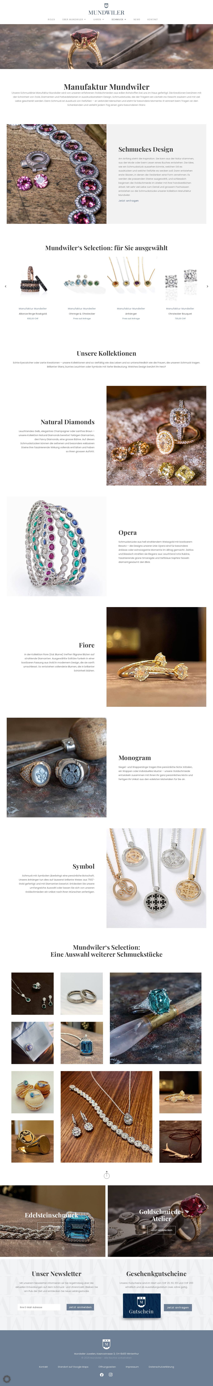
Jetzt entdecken (52, 1226)
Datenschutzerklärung (161, 1366)
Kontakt (153, 19)
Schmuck (117, 19)
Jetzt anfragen (129, 200)
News (137, 19)
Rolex (51, 19)
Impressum (132, 1366)
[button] (7, 1379)
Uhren (97, 19)
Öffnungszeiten (107, 1366)
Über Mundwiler (72, 19)
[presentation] (6, 286)
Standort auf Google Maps (73, 1366)
